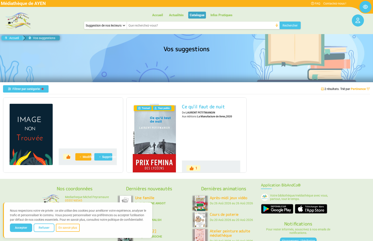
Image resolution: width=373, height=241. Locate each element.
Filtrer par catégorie (26, 89)
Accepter (21, 227)
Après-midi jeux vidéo (228, 197)
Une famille (144, 197)
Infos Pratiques (221, 15)
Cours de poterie (224, 214)
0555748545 (73, 200)
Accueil (157, 15)
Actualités (176, 15)
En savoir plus (67, 227)
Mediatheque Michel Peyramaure (87, 197)
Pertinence (359, 89)
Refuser (44, 227)
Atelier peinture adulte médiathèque (230, 233)
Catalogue (197, 15)
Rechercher (290, 25)
